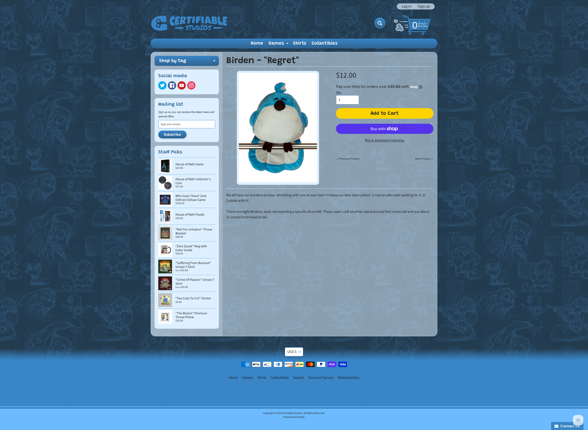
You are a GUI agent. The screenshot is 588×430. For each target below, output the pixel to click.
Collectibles (324, 43)
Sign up (424, 6)
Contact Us (569, 426)
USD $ (292, 351)
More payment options (384, 140)
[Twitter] (162, 85)
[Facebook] (172, 85)
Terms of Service (321, 377)
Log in (406, 6)
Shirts (299, 43)
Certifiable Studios (292, 413)
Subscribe (172, 135)
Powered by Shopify (294, 417)
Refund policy (348, 377)
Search (298, 377)
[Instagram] (191, 85)
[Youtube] (182, 85)
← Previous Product (347, 159)
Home (257, 43)
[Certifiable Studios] (189, 23)
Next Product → (424, 159)
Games (279, 44)
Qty (338, 92)
